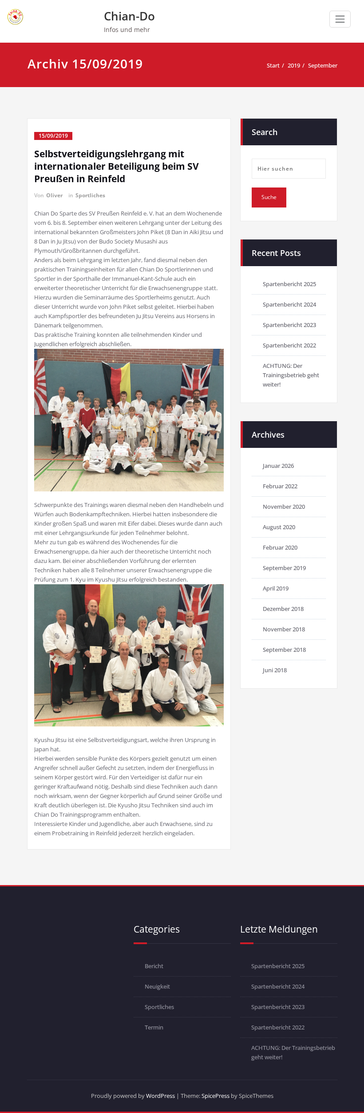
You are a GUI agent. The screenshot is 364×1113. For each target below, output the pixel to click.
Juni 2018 (275, 670)
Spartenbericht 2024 (289, 304)
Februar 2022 (280, 486)
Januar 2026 (278, 466)
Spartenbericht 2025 (289, 284)
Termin (154, 1027)
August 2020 (279, 527)
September (322, 65)
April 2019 (276, 588)
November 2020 (284, 507)
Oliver (54, 195)
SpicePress (215, 1096)
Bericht (154, 966)
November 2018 (284, 629)
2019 (294, 65)
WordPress (160, 1096)
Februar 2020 (280, 547)
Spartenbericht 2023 (289, 325)
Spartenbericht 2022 (289, 345)
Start (273, 65)
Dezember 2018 (283, 609)
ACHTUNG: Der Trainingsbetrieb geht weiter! (291, 375)
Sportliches (90, 195)
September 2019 (284, 568)
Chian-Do (129, 16)
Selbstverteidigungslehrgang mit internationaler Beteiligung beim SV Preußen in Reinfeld (116, 166)
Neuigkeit (157, 986)
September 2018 (284, 650)
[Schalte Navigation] (340, 19)
